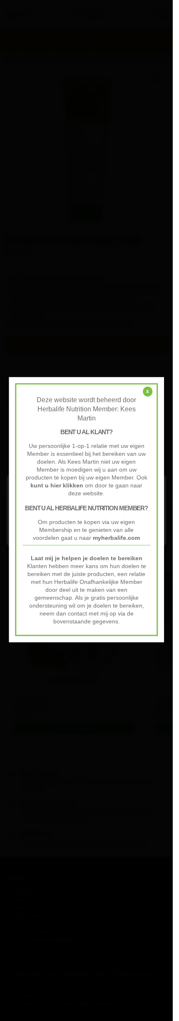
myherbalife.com (116, 538)
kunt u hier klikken (57, 486)
